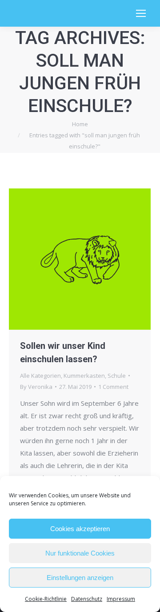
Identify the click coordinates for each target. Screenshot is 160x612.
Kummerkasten (84, 376)
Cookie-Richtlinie (46, 599)
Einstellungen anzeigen (80, 577)
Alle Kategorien (40, 376)
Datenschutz (86, 599)
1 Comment (113, 387)
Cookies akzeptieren (80, 528)
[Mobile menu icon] (141, 13)
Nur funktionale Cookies (80, 553)
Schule (117, 376)
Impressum (121, 599)
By (36, 387)
